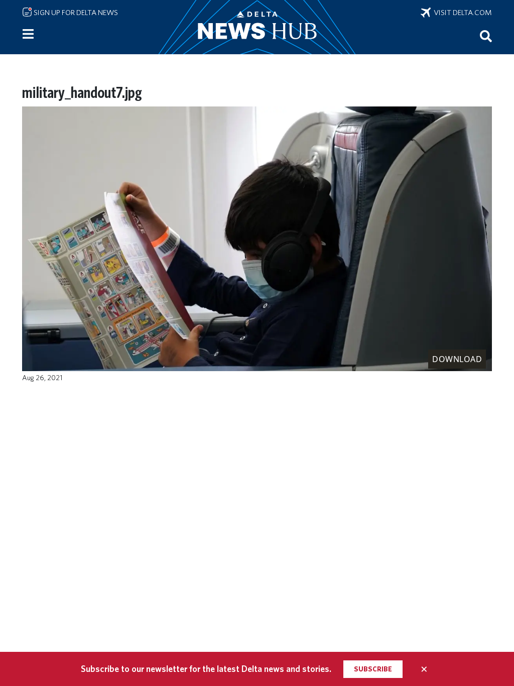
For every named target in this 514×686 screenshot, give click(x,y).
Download (457, 359)
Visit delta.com (461, 12)
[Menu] (28, 34)
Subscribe (373, 669)
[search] (486, 35)
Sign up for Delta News (75, 12)
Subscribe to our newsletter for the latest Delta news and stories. (206, 668)
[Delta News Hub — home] (257, 27)
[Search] (486, 35)
